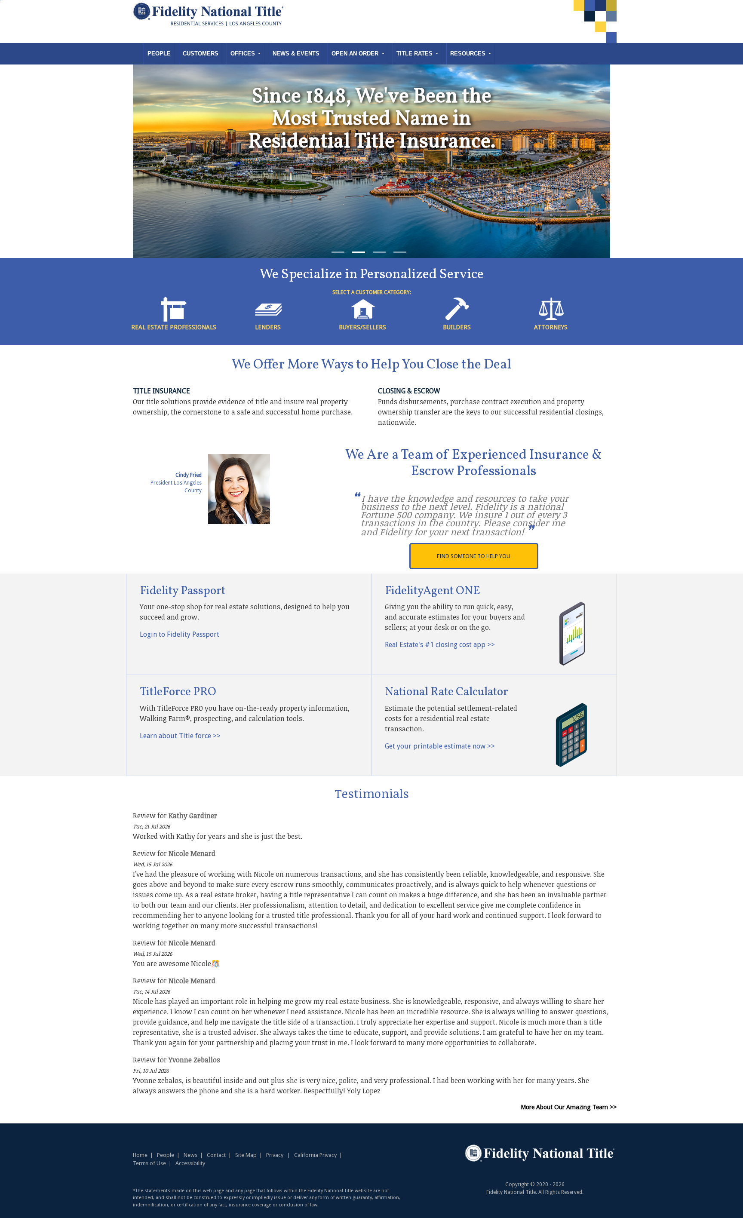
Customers (200, 53)
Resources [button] (468, 53)
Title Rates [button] (415, 53)
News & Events (296, 53)
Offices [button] (243, 53)
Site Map (246, 1155)
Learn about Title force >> (180, 736)
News (190, 1155)
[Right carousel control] (580, 161)
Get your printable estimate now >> (440, 746)
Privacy (274, 1155)
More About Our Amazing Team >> (569, 1107)
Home (140, 1155)
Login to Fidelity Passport (179, 634)
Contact (216, 1155)
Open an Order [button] (356, 53)
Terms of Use (149, 1163)
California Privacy (315, 1155)
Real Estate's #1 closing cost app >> (440, 645)
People (159, 53)
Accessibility (190, 1163)
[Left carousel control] (163, 161)
